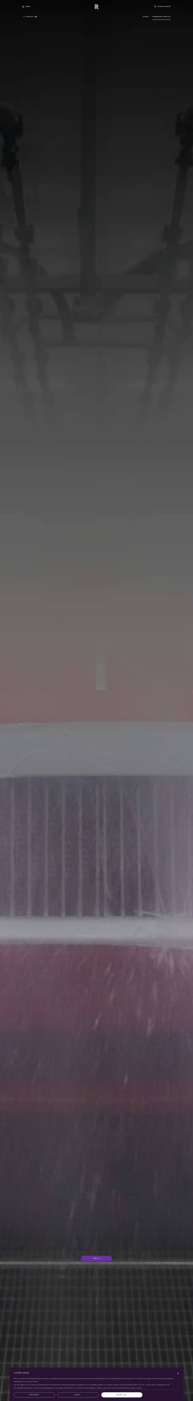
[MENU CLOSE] (24, 6)
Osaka (146, 16)
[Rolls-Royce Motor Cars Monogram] (96, 6)
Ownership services (161, 16)
